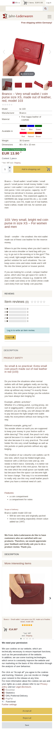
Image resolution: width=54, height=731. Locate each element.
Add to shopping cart (31, 169)
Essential (10, 690)
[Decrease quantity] (9, 171)
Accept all (27, 711)
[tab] (27, 350)
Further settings (9, 704)
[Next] (50, 51)
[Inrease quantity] (9, 167)
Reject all (27, 718)
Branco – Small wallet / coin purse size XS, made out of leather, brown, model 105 (27, 620)
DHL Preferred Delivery (17, 696)
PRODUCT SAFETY (13, 358)
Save (27, 725)
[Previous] (4, 51)
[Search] (45, 8)
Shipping (17, 163)
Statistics (10, 693)
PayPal (9, 698)
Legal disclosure (23, 687)
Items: (35, 3)
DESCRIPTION (11, 350)
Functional (11, 701)
